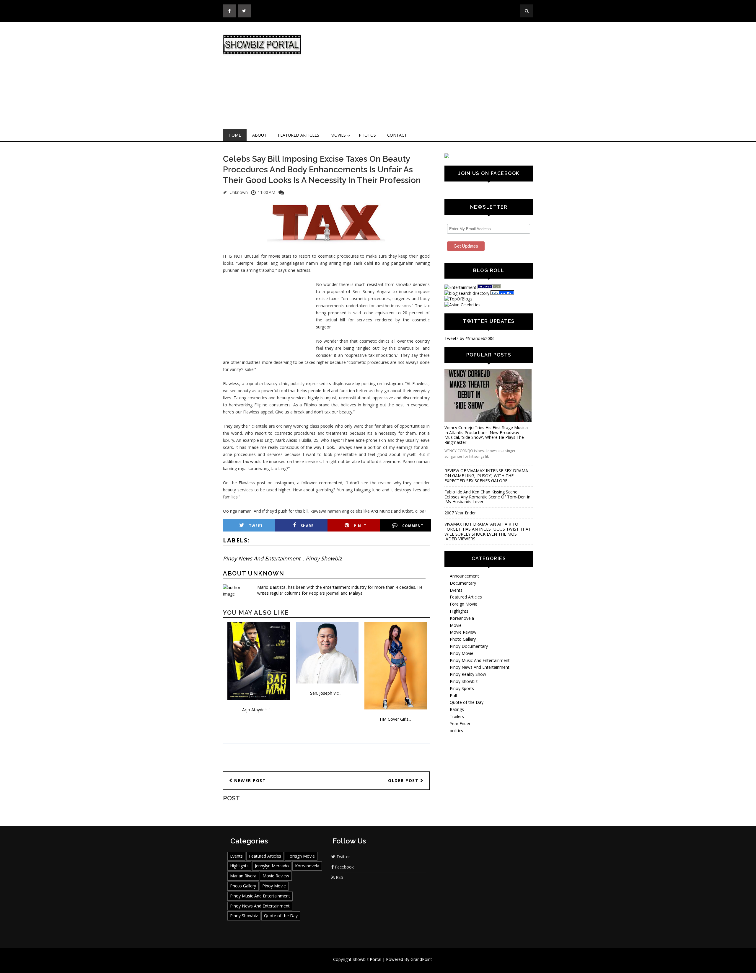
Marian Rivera (243, 876)
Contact (397, 135)
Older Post (404, 780)
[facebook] (229, 10)
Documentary (463, 583)
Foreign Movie (463, 604)
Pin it (360, 525)
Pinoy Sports (462, 688)
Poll (453, 695)
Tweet (256, 525)
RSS (339, 877)
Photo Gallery (463, 639)
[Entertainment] (460, 287)
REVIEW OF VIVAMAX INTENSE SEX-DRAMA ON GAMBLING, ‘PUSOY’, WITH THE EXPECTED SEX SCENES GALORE (486, 475)
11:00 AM (266, 192)
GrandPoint (421, 959)
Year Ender (460, 723)
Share (307, 525)
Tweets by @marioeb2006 (469, 338)
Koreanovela (462, 618)
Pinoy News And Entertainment (261, 558)
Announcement (464, 576)
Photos (367, 135)
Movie (456, 625)
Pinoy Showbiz (324, 558)
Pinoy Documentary (469, 646)
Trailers (457, 716)
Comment (412, 525)
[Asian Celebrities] (462, 305)
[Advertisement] (426, 75)
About (259, 135)
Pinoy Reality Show (468, 674)
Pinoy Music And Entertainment (480, 660)
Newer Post (249, 780)
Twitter (342, 856)
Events (456, 590)
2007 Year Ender (460, 513)
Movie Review (463, 632)
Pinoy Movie (461, 653)
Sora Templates (395, 965)
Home (235, 135)
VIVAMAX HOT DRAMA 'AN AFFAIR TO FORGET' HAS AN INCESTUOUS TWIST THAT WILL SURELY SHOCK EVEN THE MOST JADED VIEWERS (487, 531)
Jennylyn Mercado (272, 866)
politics (456, 730)
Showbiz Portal (367, 959)
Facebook (344, 867)
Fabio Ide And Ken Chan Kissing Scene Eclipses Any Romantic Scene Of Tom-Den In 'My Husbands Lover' (487, 497)
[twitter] (244, 10)
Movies (338, 135)
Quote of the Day (466, 702)
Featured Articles (298, 135)
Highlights (459, 611)
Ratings (457, 709)
